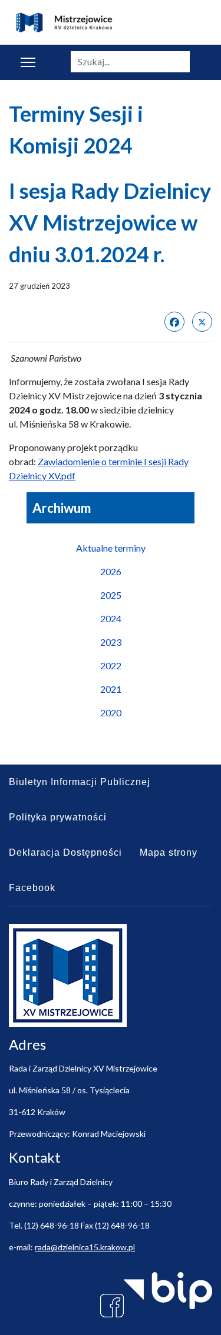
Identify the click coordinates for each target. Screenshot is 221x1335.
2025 (110, 594)
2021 (110, 689)
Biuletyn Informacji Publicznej (79, 782)
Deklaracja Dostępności (65, 852)
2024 (110, 618)
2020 (110, 712)
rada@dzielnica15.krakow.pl (85, 1247)
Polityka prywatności (58, 817)
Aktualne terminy (111, 547)
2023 (110, 642)
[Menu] (28, 62)
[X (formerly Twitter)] (202, 322)
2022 (110, 665)
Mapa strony (168, 852)
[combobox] (130, 62)
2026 (110, 571)
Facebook (32, 888)
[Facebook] (174, 322)
